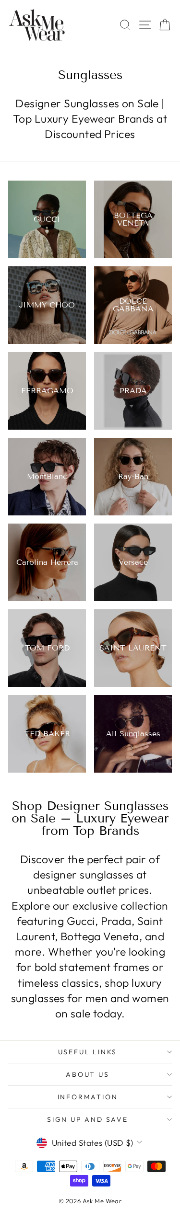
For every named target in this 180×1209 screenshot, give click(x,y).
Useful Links (88, 1052)
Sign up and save (87, 1119)
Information (88, 1097)
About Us (87, 1074)
